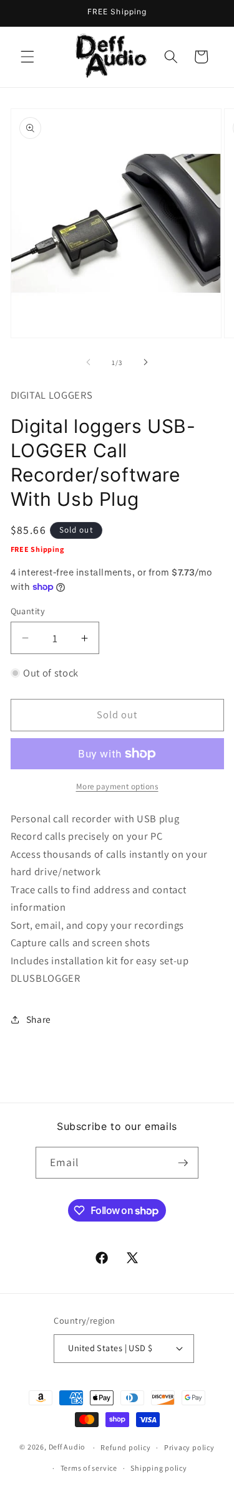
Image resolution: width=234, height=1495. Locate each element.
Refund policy (125, 1447)
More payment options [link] (117, 786)
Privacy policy (189, 1447)
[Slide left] (88, 362)
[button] (27, 57)
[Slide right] (146, 362)
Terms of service (89, 1468)
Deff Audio (67, 1447)
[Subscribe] (183, 1163)
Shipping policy (158, 1468)
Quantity (28, 611)
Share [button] (38, 1019)
